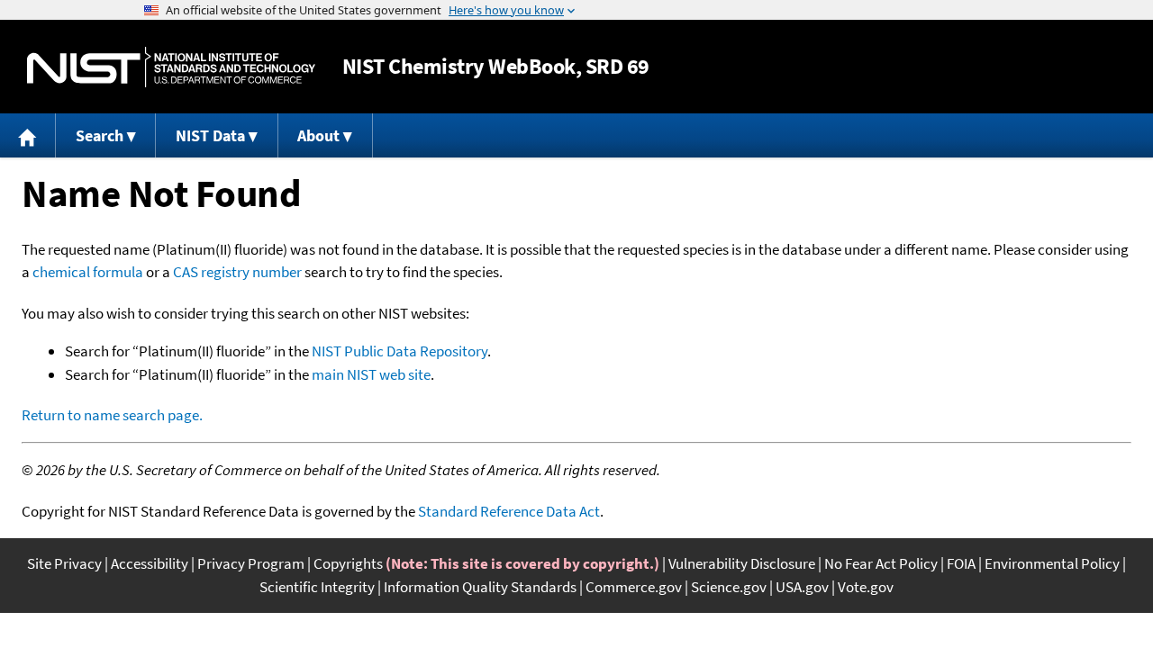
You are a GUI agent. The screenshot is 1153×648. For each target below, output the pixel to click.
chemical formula (87, 272)
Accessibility (149, 563)
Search (99, 135)
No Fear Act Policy (881, 563)
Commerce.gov (634, 587)
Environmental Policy (1052, 563)
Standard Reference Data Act (509, 511)
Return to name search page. (112, 415)
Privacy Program (250, 563)
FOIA (961, 563)
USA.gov (802, 587)
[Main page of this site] (28, 135)
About (318, 135)
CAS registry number (237, 272)
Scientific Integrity (317, 587)
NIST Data (210, 135)
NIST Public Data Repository (399, 351)
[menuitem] (28, 135)
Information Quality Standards (480, 587)
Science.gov (729, 587)
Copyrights (348, 563)
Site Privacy (64, 563)
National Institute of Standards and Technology (171, 67)
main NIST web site (371, 374)
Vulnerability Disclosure (741, 563)
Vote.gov (866, 587)
